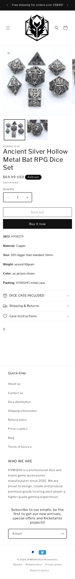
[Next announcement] (67, 5)
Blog (11, 437)
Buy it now (37, 224)
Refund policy (17, 419)
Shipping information (22, 410)
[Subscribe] (62, 534)
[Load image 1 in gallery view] (14, 129)
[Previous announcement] (7, 5)
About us (14, 383)
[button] (8, 27)
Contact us (15, 393)
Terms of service (39, 570)
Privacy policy (17, 428)
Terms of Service (20, 446)
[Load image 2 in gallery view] (37, 129)
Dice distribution (19, 401)
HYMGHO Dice (35, 559)
